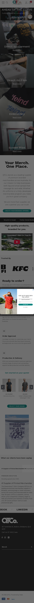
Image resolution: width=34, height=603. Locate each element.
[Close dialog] (33, 289)
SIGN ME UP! (25, 304)
